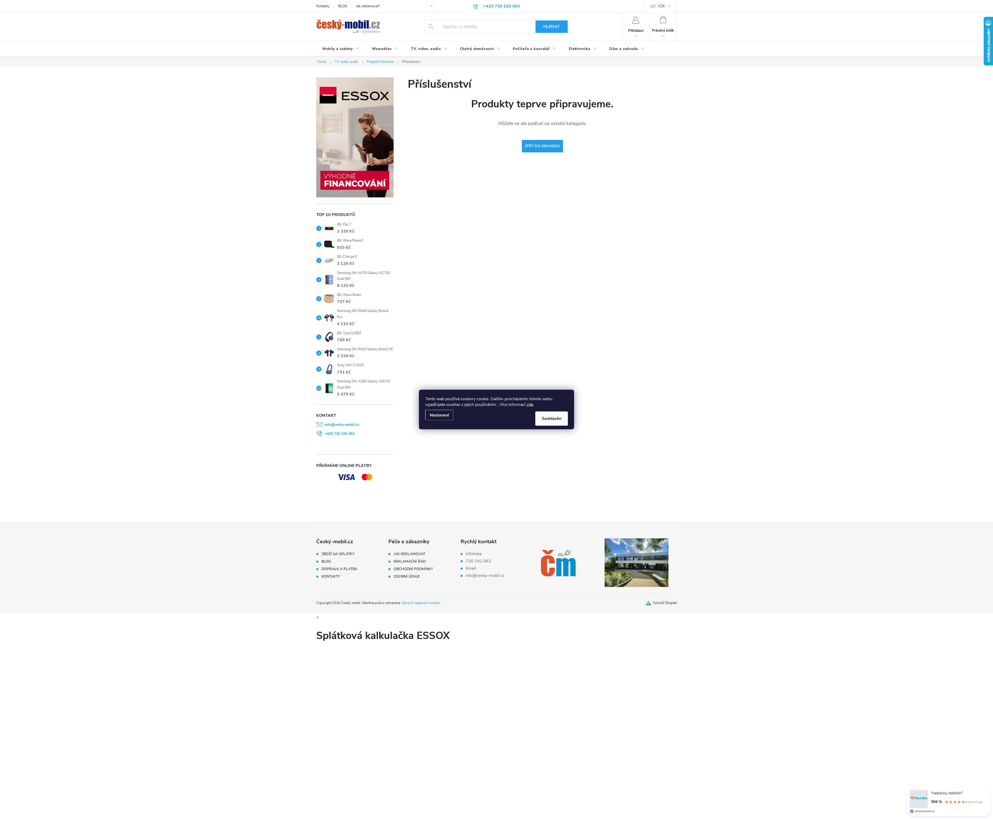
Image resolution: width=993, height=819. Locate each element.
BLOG (342, 6)
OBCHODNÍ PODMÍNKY (413, 569)
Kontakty (322, 6)
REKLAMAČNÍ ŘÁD (410, 562)
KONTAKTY (330, 577)
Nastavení (439, 415)
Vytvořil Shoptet (665, 603)
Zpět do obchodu (542, 146)
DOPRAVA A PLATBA (339, 569)
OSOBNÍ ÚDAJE (407, 577)
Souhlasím (551, 418)
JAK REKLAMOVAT (409, 554)
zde (530, 404)
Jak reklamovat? (368, 6)
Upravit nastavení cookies (421, 603)
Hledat (551, 26)
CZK (661, 6)
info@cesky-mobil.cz (342, 424)
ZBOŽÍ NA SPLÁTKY (338, 554)
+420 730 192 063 (340, 433)
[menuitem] (341, 49)
